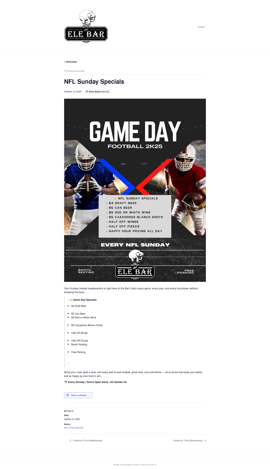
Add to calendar (78, 395)
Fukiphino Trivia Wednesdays (87, 440)
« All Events (70, 61)
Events (201, 27)
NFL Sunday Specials (73, 427)
